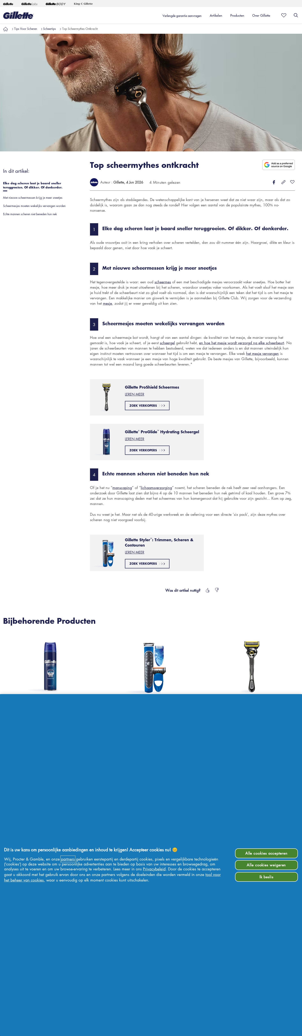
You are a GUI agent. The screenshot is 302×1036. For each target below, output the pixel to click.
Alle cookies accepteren (266, 853)
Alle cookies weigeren (266, 864)
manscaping (122, 487)
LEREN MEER (134, 394)
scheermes (162, 281)
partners (68, 859)
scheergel (167, 342)
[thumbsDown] (217, 590)
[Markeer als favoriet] (282, 15)
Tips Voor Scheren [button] (25, 29)
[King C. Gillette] (83, 3)
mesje (107, 303)
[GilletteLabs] (29, 3)
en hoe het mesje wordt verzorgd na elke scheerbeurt (241, 342)
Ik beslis (266, 876)
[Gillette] (8, 3)
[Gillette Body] (56, 3)
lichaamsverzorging (156, 487)
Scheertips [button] (49, 29)
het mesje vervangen (262, 353)
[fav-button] (292, 182)
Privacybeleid (154, 869)
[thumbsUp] (207, 590)
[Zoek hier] (296, 15)
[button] (5, 28)
